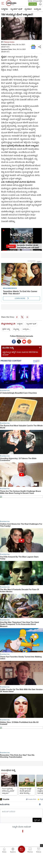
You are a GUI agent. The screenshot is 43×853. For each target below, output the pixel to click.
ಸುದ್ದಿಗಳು (4, 9)
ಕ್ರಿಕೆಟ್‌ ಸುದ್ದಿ (6, 329)
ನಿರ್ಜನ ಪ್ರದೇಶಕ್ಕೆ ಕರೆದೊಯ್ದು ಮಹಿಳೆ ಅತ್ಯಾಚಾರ (8, 790)
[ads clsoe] (41, 845)
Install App (32, 4)
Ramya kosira (9, 42)
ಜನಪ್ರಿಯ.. (26, 329)
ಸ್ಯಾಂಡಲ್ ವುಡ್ (16, 9)
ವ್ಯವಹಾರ (28, 9)
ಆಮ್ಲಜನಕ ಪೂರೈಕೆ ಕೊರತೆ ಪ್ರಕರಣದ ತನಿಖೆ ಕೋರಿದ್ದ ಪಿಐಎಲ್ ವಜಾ (25, 790)
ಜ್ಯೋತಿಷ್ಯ (16, 329)
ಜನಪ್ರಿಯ (37, 9)
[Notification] (40, 3)
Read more (11, 246)
